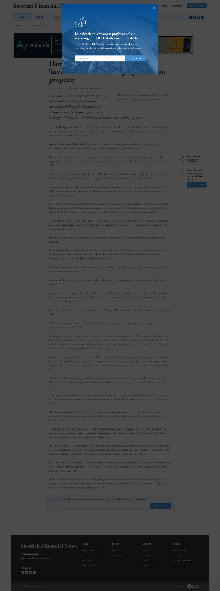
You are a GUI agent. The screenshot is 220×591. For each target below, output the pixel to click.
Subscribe (134, 58)
